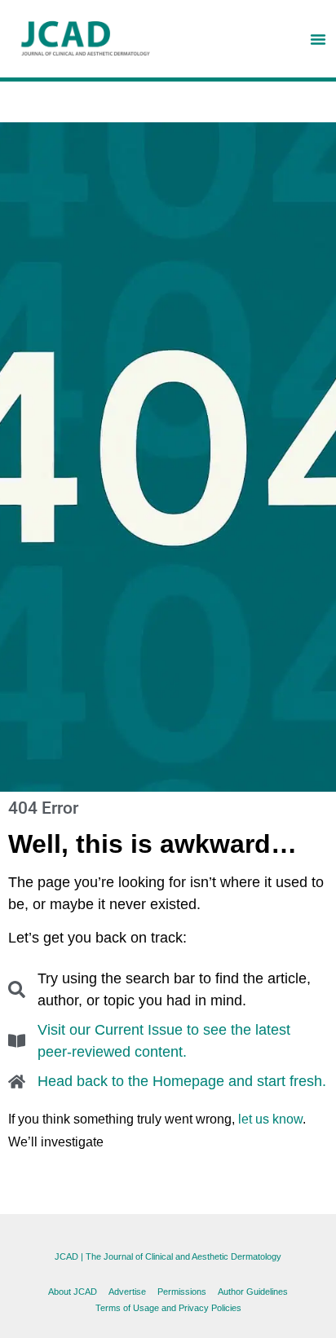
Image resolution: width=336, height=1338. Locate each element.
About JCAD (72, 1291)
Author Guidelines (253, 1291)
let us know (270, 1119)
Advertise (127, 1291)
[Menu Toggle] (318, 39)
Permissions (181, 1291)
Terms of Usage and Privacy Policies (168, 1308)
